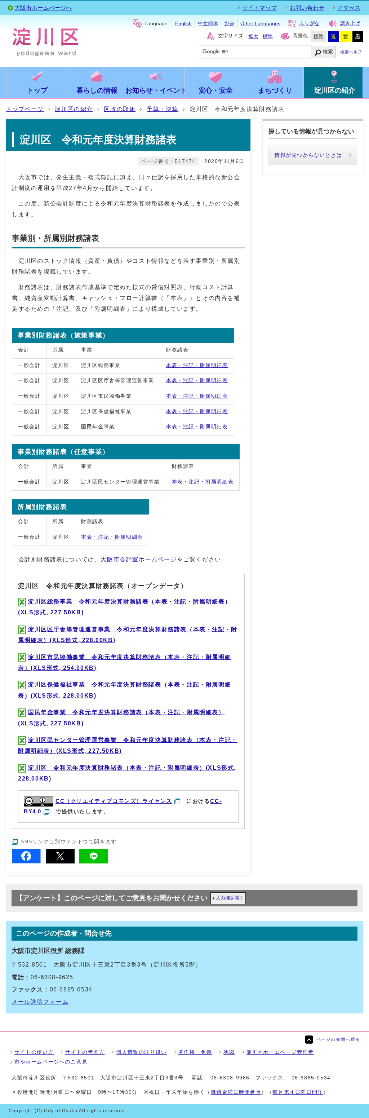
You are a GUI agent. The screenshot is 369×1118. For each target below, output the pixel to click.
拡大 (253, 36)
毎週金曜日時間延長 (236, 1092)
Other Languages (260, 23)
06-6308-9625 (52, 977)
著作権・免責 (195, 1052)
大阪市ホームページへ (43, 8)
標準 (268, 36)
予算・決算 (162, 109)
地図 (229, 1052)
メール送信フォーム (40, 1002)
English (183, 23)
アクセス (348, 8)
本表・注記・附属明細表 (197, 365)
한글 (229, 23)
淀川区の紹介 (74, 109)
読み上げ (350, 23)
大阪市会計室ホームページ (139, 559)
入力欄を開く (230, 898)
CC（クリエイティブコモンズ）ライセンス (113, 801)
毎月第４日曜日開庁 (297, 1092)
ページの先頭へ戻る (338, 1039)
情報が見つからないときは (308, 155)
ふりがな (309, 23)
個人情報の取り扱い (141, 1052)
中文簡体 (208, 23)
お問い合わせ (307, 8)
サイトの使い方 (34, 1052)
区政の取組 (119, 109)
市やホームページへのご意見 (51, 1062)
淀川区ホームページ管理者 (280, 1052)
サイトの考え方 (85, 1052)
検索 (328, 51)
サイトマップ (259, 8)
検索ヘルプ (351, 52)
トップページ (25, 109)
